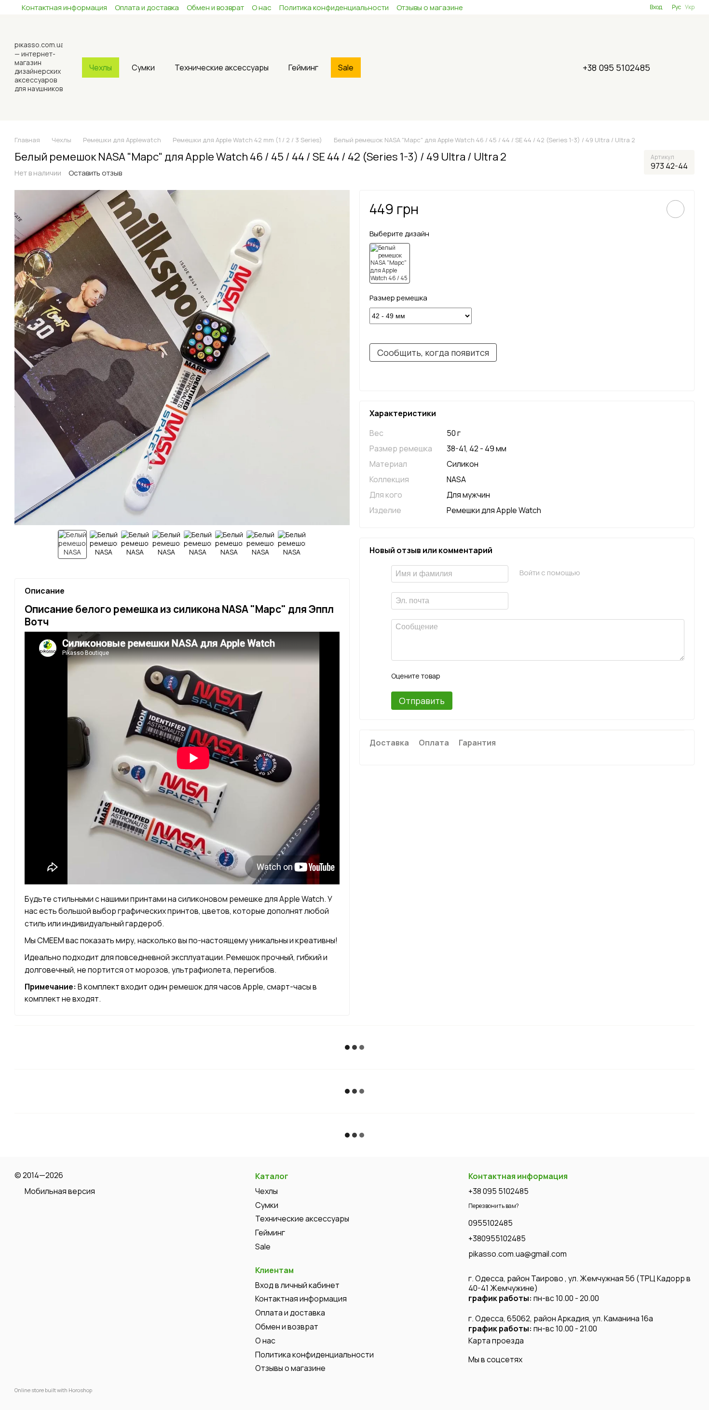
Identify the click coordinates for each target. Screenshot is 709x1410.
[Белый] (389, 263)
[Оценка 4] (502, 676)
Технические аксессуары (222, 67)
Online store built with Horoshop (53, 1390)
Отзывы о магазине (429, 7)
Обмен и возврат (215, 7)
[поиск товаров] (383, 67)
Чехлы (100, 67)
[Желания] (624, 7)
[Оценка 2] (471, 676)
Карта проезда (496, 1340)
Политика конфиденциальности (334, 7)
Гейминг (303, 67)
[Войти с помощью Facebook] (590, 572)
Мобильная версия (59, 1191)
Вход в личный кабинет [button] (297, 1285)
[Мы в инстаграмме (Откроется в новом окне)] (607, 7)
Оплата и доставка (147, 7)
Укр (690, 7)
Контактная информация (64, 7)
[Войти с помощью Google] (606, 572)
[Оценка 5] (517, 676)
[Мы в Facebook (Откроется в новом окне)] (596, 7)
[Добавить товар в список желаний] (675, 209)
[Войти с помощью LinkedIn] (621, 572)
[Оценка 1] (456, 676)
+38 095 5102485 (616, 67)
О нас (262, 7)
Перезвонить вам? (493, 1206)
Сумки (143, 67)
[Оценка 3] (486, 676)
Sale (346, 67)
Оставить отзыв (95, 173)
